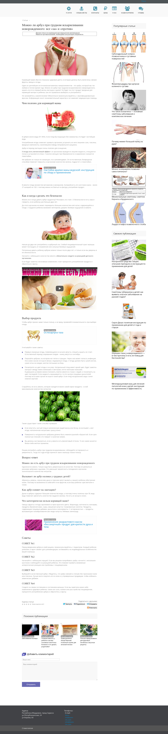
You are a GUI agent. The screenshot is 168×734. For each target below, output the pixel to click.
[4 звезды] (29, 604)
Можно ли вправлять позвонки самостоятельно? (126, 170)
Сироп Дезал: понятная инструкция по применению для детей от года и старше (129, 325)
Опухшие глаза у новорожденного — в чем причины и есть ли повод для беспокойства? (128, 355)
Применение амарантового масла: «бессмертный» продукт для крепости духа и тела (68, 524)
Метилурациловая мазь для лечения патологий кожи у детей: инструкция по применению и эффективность (128, 386)
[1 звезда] (23, 604)
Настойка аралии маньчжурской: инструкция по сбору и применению (69, 171)
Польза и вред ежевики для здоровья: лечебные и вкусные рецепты (88, 641)
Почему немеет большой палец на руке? (127, 142)
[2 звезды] (25, 604)
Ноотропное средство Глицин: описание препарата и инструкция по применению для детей (128, 263)
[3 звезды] (27, 604)
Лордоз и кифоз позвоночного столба (129, 224)
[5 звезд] (31, 604)
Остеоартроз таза (53, 332)
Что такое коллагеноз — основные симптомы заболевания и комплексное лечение (127, 114)
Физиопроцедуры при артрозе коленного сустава (125, 85)
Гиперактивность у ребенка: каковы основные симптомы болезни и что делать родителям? (49, 642)
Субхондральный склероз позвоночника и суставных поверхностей (124, 56)
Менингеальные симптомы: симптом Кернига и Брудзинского (128, 197)
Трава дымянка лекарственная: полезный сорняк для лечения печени (68, 641)
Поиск (143, 1)
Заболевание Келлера (29, 638)
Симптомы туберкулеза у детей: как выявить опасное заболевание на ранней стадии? (127, 294)
